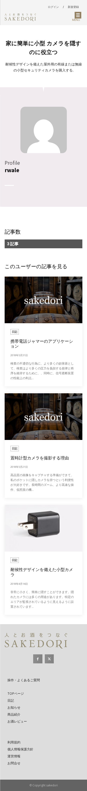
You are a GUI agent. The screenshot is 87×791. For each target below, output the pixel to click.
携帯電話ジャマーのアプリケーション (41, 344)
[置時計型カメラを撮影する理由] (43, 416)
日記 (14, 331)
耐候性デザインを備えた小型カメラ (41, 572)
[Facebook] (37, 658)
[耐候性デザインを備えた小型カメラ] (43, 528)
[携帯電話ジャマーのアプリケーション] (43, 300)
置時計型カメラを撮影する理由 (39, 458)
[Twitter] (49, 658)
